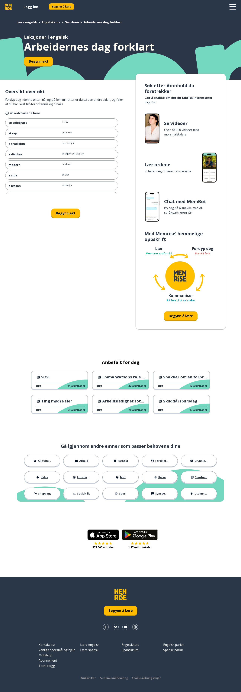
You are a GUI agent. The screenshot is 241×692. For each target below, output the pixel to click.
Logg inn (30, 7)
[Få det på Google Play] (140, 534)
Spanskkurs (130, 650)
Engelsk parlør (173, 645)
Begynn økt (38, 61)
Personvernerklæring (113, 678)
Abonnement (48, 660)
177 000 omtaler (103, 547)
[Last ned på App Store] (103, 534)
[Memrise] (8, 6)
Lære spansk (89, 650)
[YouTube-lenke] (125, 627)
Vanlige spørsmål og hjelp (57, 650)
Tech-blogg (47, 666)
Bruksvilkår (88, 678)
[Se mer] (232, 6)
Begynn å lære (61, 6)
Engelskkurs (51, 22)
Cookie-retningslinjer (146, 678)
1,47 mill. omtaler (140, 547)
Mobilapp (45, 655)
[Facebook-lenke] (106, 627)
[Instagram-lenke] (135, 627)
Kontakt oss (47, 645)
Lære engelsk (27, 22)
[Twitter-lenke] (116, 627)
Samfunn (72, 22)
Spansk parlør (173, 650)
